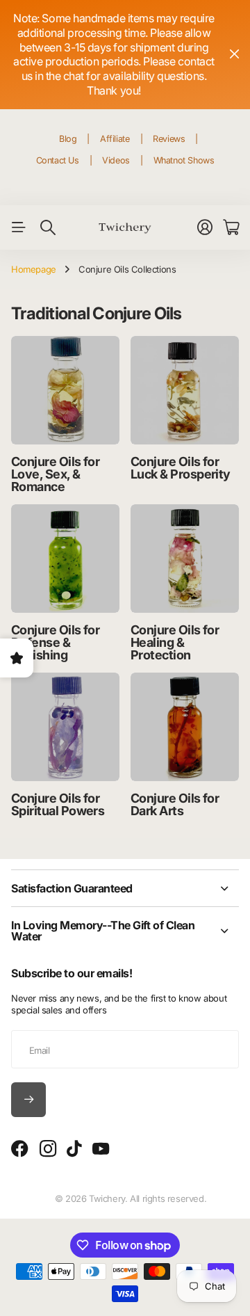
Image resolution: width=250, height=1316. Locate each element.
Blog (67, 139)
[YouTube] (100, 1149)
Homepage (33, 269)
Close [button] (234, 54)
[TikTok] (74, 1149)
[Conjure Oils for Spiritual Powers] (65, 727)
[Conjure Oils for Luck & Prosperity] (185, 390)
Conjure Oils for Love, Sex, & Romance (55, 474)
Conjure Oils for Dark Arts (175, 804)
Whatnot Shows (184, 160)
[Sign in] (204, 227)
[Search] (48, 227)
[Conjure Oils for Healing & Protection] (185, 558)
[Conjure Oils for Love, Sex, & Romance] (65, 390)
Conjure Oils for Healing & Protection (175, 642)
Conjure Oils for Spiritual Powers (57, 804)
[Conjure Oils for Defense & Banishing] (65, 558)
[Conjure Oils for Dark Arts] (185, 727)
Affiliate (115, 139)
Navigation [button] (18, 227)
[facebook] (19, 1149)
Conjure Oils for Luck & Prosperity (181, 467)
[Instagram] (48, 1149)
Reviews (169, 139)
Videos (116, 160)
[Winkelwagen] (231, 227)
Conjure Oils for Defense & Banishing (55, 642)
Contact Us (57, 160)
